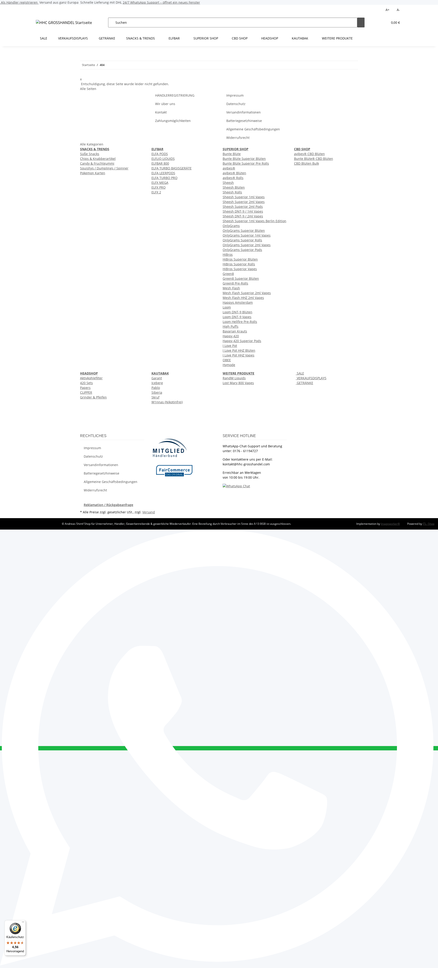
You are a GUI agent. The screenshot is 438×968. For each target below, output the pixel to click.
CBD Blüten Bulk (306, 163)
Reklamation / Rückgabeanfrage (108, 505)
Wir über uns (165, 104)
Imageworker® (390, 524)
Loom (227, 307)
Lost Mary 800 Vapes (238, 383)
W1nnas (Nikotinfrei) (167, 402)
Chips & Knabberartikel (98, 158)
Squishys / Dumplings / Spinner (104, 168)
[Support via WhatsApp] (236, 486)
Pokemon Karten (92, 173)
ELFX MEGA (159, 182)
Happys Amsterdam (238, 302)
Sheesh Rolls (232, 192)
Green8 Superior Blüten (241, 278)
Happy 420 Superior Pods (242, 341)
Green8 (228, 274)
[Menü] (23, 923)
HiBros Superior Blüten (240, 259)
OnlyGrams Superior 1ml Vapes (247, 235)
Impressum (235, 95)
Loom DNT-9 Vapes (237, 317)
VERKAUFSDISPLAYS (311, 378)
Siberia (156, 392)
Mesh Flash (231, 288)
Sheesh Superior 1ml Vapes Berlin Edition (254, 221)
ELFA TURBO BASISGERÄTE (171, 168)
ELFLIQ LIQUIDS (163, 158)
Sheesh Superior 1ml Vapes (244, 197)
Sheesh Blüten (234, 187)
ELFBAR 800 (160, 163)
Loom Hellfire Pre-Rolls (240, 321)
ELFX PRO (158, 187)
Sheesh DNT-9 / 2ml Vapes (243, 216)
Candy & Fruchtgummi (97, 163)
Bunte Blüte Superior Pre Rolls (246, 163)
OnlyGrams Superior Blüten (244, 230)
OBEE (227, 360)
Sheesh (228, 182)
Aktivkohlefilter (91, 378)
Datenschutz (235, 104)
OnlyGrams (231, 226)
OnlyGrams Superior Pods (242, 250)
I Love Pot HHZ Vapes (238, 355)
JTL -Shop (428, 524)
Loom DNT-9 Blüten (237, 312)
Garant (156, 378)
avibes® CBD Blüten (309, 154)
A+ (387, 10)
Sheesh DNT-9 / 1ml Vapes (243, 211)
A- (398, 10)
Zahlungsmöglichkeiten (173, 121)
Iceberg (157, 383)
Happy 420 (231, 336)
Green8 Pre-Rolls (235, 283)
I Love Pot (230, 345)
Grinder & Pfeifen (93, 397)
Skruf (155, 397)
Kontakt (161, 112)
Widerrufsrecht (238, 137)
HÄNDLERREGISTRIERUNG (174, 95)
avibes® (229, 168)
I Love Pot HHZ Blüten (239, 350)
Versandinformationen (243, 112)
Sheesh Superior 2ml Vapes (244, 202)
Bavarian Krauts (235, 331)
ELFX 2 (156, 192)
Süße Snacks (89, 154)
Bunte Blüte (232, 154)
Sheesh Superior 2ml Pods (243, 206)
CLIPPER (86, 392)
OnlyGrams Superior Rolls (242, 240)
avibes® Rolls (233, 178)
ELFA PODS (159, 154)
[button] (375, 22)
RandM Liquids (234, 378)
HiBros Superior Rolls (239, 264)
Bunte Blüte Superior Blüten (244, 158)
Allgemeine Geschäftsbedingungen (253, 129)
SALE (300, 373)
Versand (148, 512)
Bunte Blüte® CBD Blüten (313, 158)
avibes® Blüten (234, 173)
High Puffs (230, 326)
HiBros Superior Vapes (240, 269)
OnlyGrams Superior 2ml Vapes (247, 245)
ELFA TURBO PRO (164, 178)
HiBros (228, 254)
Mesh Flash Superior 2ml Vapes (247, 293)
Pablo (155, 387)
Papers (85, 387)
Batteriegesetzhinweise (244, 121)
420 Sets (86, 383)
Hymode (229, 365)
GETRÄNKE (304, 383)
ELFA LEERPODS (163, 173)
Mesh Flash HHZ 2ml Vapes (243, 297)
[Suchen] (361, 22)
